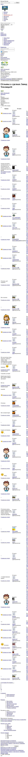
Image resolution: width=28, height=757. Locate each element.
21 (13, 229)
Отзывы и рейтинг (11, 707)
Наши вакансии (11, 694)
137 (13, 406)
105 (13, 285)
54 (13, 655)
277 (13, 617)
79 (13, 543)
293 (13, 532)
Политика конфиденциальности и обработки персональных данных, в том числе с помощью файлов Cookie (13, 743)
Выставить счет (11, 715)
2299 (19, 240)
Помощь (3, 699)
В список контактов (14, 80)
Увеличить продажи (12, 703)
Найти (2, 26)
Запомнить (5, 51)
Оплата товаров (5, 732)
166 (13, 171)
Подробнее (3, 171)
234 (13, 199)
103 (13, 219)
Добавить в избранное (17, 78)
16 (1, 689)
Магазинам (9, 714)
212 (13, 457)
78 (13, 489)
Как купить (9, 701)
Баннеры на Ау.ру (11, 711)
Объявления (10, 713)
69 (13, 515)
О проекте (3, 693)
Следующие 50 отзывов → (7, 682)
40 (13, 444)
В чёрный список (5, 80)
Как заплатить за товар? (13, 706)
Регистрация (4, 57)
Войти (2, 54)
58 (13, 269)
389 (13, 323)
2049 (13, 647)
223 (13, 335)
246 (13, 625)
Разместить (3, 34)
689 (13, 155)
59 (13, 136)
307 (13, 603)
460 (13, 209)
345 (13, 261)
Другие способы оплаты (10, 730)
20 (13, 478)
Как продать (10, 702)
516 (13, 181)
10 (13, 581)
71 (13, 371)
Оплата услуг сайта (6, 723)
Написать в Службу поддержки (9, 747)
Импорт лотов (10, 705)
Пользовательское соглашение (8, 740)
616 (4, 70)
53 (13, 559)
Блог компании (10, 696)
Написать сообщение (6, 78)
